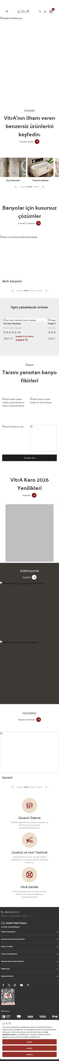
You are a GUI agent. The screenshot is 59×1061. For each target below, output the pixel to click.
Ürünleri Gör (29, 458)
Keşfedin (27, 495)
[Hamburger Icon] (6, 11)
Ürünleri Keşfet (27, 142)
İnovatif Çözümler (26, 223)
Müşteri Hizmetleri (26, 720)
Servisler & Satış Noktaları (10, 926)
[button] (16, 187)
